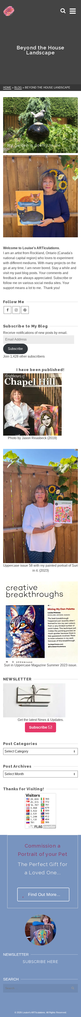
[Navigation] (73, 11)
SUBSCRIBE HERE (40, 961)
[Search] (63, 11)
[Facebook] (7, 310)
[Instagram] (16, 310)
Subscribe (15, 348)
